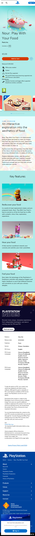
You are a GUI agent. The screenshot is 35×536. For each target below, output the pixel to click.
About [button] (5, 464)
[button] (17, 103)
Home (4, 460)
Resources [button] (6, 495)
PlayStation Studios (8, 471)
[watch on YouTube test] (26, 108)
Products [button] (6, 483)
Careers (5, 469)
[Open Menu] (2, 3)
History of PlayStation (8, 478)
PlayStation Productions (9, 474)
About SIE (5, 466)
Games (10, 460)
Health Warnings (9, 424)
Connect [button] (5, 499)
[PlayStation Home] (17, 2)
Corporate (5, 476)
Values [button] (5, 487)
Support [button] (5, 491)
